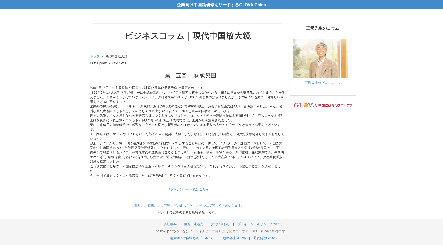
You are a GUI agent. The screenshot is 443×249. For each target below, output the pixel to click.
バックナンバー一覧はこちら (188, 189)
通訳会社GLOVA (265, 237)
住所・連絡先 (193, 224)
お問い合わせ (220, 224)
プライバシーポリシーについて (260, 224)
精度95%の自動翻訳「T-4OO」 (192, 237)
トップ (95, 56)
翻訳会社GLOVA (234, 237)
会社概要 (170, 224)
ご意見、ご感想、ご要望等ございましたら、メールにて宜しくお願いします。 (187, 205)
